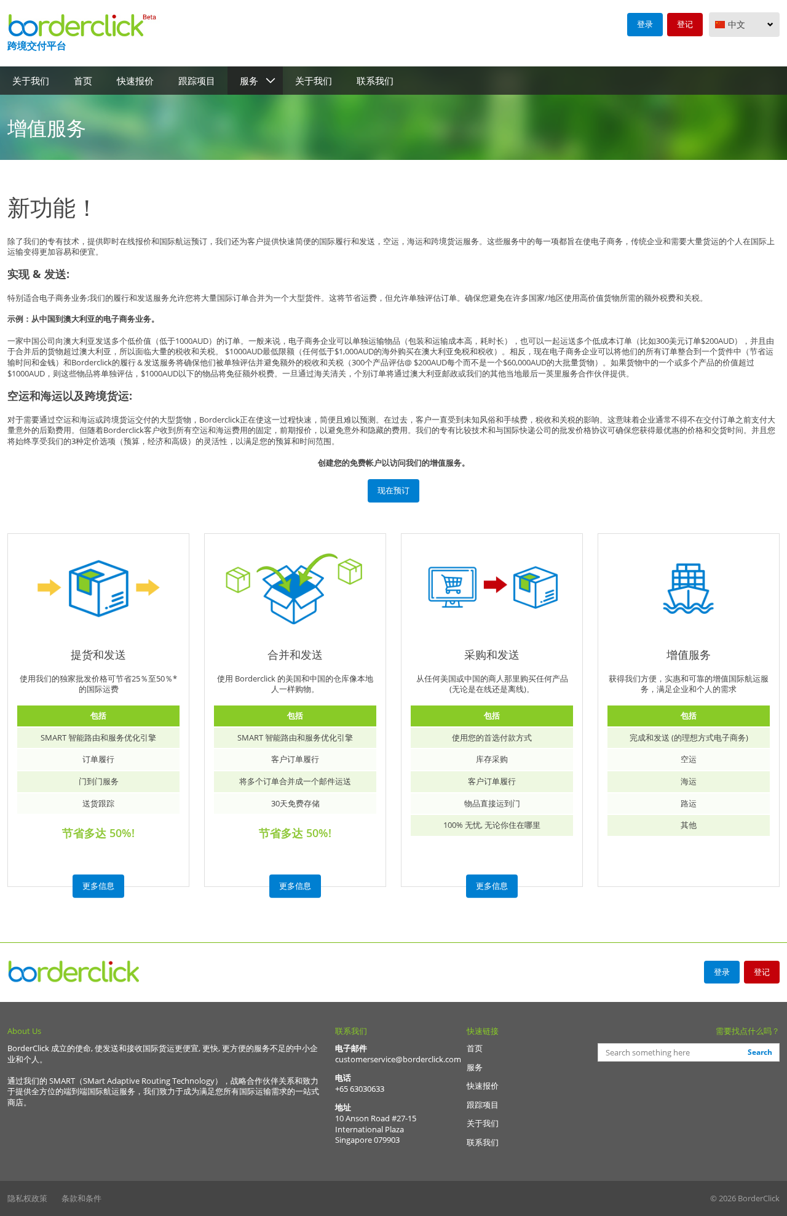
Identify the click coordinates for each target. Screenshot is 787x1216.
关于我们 (30, 80)
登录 (645, 24)
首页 (83, 80)
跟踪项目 (196, 80)
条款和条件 (81, 1198)
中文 (736, 24)
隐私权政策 (28, 1198)
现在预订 (393, 490)
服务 (249, 80)
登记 (685, 24)
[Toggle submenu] (270, 80)
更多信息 (98, 885)
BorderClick (75, 972)
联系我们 (375, 80)
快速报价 (135, 80)
